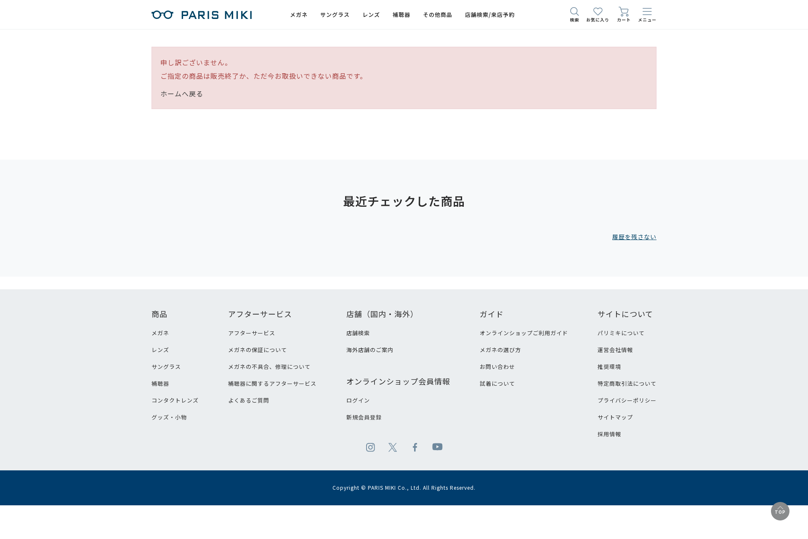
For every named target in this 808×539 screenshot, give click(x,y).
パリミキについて (621, 333)
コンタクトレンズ (175, 400)
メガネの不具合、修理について (269, 367)
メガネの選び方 (500, 350)
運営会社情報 (615, 350)
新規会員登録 (364, 417)
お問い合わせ (497, 367)
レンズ (160, 350)
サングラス (166, 367)
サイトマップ (615, 417)
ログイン (358, 400)
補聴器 (160, 383)
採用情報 (609, 434)
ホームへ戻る (181, 93)
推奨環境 (609, 367)
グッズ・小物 (169, 417)
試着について (497, 383)
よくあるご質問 (248, 400)
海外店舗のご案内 (369, 350)
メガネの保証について (257, 350)
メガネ (160, 333)
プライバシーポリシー (627, 400)
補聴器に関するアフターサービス (272, 383)
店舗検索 (358, 333)
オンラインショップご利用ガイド (524, 333)
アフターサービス (251, 333)
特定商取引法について (627, 383)
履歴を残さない (634, 236)
